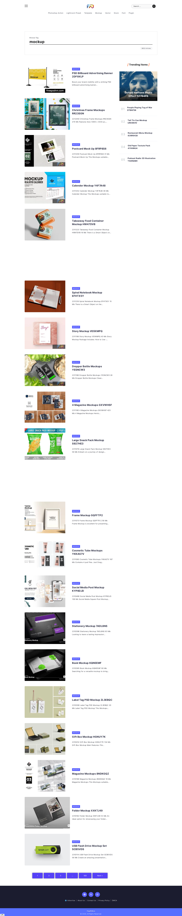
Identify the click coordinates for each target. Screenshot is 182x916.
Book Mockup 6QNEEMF (87, 663)
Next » (100, 876)
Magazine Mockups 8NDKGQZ (90, 773)
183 (85, 876)
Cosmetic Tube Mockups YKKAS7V (87, 552)
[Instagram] (97, 894)
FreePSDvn (91, 911)
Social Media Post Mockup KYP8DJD (88, 589)
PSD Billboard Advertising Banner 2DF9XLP (92, 75)
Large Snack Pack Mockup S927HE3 (88, 442)
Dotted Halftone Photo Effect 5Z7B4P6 (138, 94)
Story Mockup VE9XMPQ (87, 331)
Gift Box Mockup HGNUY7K (89, 736)
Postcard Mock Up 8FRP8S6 (89, 148)
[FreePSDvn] (90, 6)
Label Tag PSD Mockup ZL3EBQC (92, 699)
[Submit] (154, 6)
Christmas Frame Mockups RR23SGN (88, 112)
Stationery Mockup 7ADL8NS (89, 626)
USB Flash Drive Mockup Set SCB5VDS (89, 847)
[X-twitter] (91, 894)
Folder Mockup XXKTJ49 (87, 810)
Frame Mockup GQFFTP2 (87, 515)
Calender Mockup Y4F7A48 (89, 185)
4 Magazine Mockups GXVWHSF (92, 405)
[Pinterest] (84, 894)
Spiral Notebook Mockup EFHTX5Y (87, 294)
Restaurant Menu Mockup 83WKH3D (140, 134)
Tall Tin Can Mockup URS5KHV (137, 121)
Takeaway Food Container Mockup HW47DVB (88, 222)
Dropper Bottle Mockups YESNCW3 (87, 368)
